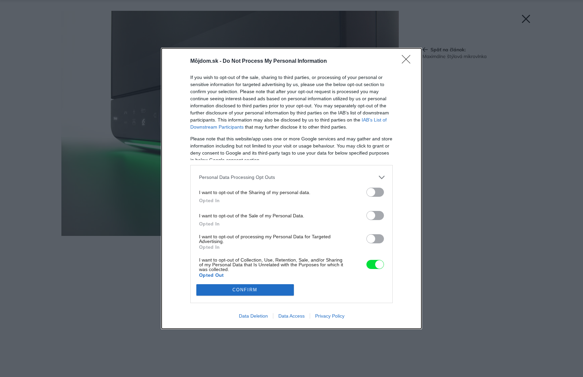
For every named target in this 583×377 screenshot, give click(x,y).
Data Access (291, 316)
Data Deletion (253, 316)
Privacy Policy (329, 316)
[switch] (375, 192)
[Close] (408, 61)
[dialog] (291, 188)
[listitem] (291, 177)
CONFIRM (244, 289)
